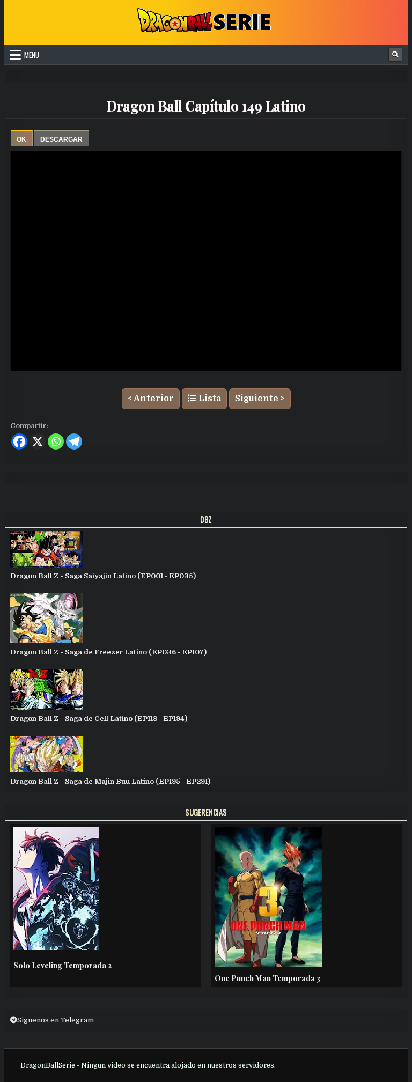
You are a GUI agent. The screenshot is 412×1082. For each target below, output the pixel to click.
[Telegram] (74, 441)
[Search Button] (395, 54)
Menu (31, 54)
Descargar (61, 139)
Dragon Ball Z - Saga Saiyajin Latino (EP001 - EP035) (103, 576)
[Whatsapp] (56, 441)
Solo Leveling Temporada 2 (62, 965)
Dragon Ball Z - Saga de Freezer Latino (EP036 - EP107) (108, 652)
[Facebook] (19, 441)
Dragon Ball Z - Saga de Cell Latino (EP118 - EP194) (98, 719)
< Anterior (151, 398)
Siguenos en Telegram (55, 1020)
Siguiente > (260, 398)
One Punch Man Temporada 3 (267, 978)
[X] (38, 441)
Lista (208, 398)
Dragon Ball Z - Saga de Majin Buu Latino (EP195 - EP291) (110, 781)
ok (21, 139)
